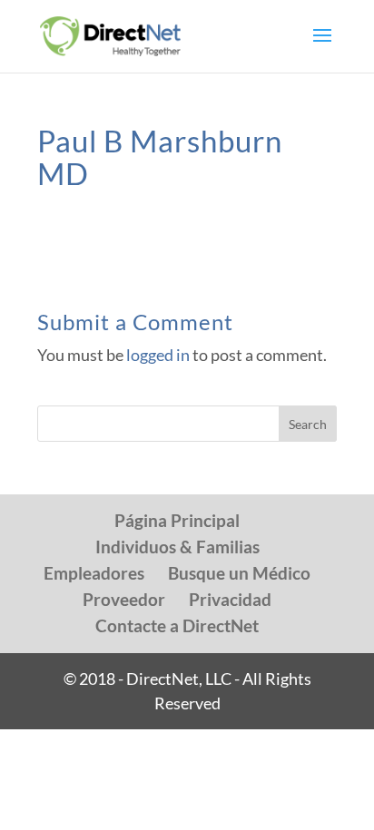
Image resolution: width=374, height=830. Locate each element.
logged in (158, 355)
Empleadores (94, 572)
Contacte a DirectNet (177, 625)
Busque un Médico (239, 572)
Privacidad (230, 599)
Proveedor (124, 599)
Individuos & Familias (177, 546)
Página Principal (177, 520)
